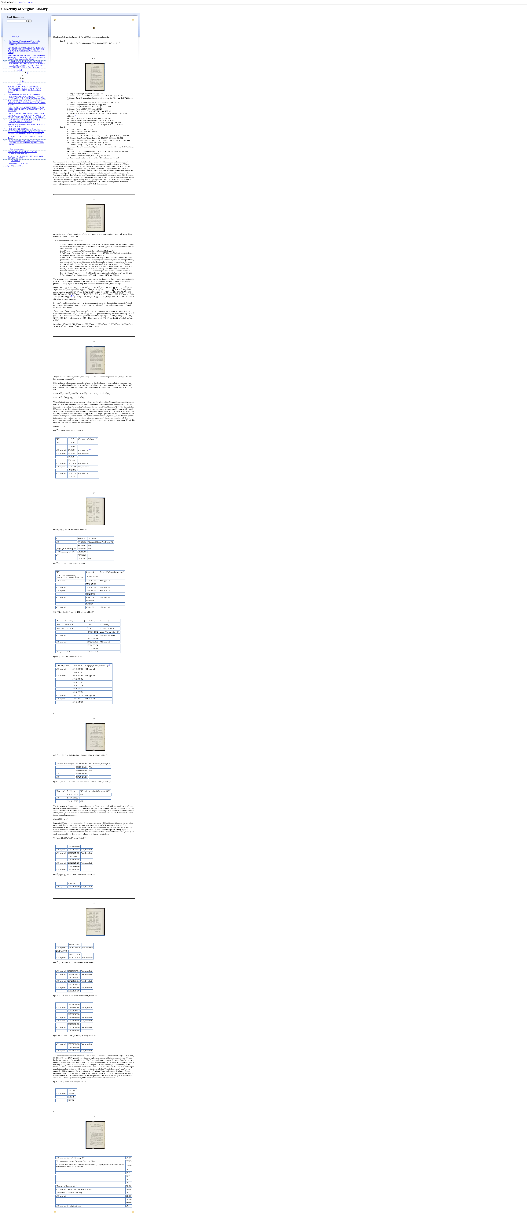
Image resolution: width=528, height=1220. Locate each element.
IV (23, 81)
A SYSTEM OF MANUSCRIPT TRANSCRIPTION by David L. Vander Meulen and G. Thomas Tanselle (26, 133)
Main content (18, 2)
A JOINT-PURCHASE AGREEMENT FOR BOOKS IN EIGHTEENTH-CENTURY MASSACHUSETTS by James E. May (27, 109)
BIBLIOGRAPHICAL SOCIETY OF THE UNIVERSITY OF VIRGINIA (22, 152)
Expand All (17, 166)
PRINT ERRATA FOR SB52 (18, 164)
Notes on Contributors (17, 149)
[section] (19, 70)
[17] (90, 449)
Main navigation (30, 2)
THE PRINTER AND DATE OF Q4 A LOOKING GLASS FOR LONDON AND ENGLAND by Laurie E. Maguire (27, 102)
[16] (118, 406)
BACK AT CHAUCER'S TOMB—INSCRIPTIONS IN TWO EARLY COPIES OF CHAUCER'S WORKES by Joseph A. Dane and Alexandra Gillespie (26, 57)
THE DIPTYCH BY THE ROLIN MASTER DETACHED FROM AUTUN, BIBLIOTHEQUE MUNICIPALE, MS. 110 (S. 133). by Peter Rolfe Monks (24, 89)
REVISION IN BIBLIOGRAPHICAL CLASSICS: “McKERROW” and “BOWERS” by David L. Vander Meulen (26, 142)
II (25, 75)
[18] (109, 665)
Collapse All (9, 166)
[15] (72, 296)
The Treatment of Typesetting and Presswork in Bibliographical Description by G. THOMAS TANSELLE (24, 43)
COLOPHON (15, 161)
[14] (75, 115)
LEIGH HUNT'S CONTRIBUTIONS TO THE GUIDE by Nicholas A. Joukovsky (24, 121)
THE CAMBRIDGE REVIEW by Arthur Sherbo (25, 129)
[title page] (15, 36)
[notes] (19, 84)
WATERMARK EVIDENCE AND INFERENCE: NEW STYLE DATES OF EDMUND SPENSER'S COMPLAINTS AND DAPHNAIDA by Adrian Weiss (27, 96)
